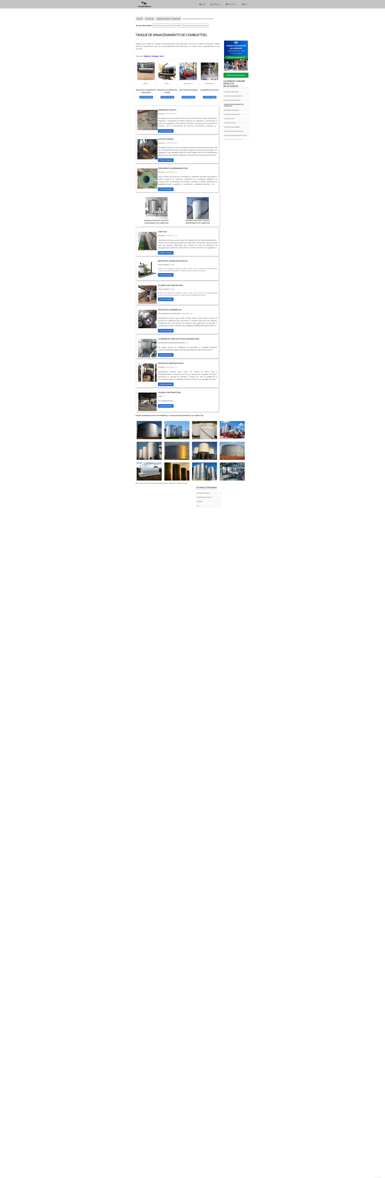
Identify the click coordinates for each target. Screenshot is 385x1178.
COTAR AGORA (146, 97)
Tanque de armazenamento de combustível (233, 105)
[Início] (144, 4)
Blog (246, 4)
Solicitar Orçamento (236, 75)
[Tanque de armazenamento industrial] (204, 471)
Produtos (232, 4)
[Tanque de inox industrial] (149, 451)
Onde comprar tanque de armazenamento (195, 25)
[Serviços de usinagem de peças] (147, 372)
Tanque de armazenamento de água (235, 135)
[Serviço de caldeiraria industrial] (176, 451)
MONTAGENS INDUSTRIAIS (204, 497)
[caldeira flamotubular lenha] (147, 294)
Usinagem (155, 56)
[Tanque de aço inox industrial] (176, 471)
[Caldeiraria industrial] (232, 471)
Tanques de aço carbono (232, 127)
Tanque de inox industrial (232, 100)
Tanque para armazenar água (233, 131)
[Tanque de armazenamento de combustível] (156, 208)
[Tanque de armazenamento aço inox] (232, 430)
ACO (198, 506)
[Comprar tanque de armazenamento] (176, 430)
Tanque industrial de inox (232, 114)
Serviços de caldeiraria (231, 110)
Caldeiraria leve (229, 118)
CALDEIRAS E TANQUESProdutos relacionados (234, 83)
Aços (162, 56)
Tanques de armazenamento (233, 96)
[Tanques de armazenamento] (149, 471)
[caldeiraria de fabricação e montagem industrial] (147, 348)
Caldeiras (146, 56)
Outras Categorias (206, 487)
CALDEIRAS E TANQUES (203, 493)
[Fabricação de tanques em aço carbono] (149, 430)
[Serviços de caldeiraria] (232, 451)
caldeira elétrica (177, 25)
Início (203, 4)
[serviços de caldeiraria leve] (147, 319)
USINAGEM (200, 501)
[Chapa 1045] (147, 241)
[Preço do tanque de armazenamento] (204, 430)
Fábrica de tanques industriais (161, 25)
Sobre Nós (216, 4)
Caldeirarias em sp (230, 123)
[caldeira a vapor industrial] (147, 402)
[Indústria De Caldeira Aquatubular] (147, 270)
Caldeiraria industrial (231, 92)
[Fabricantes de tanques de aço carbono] (204, 451)
